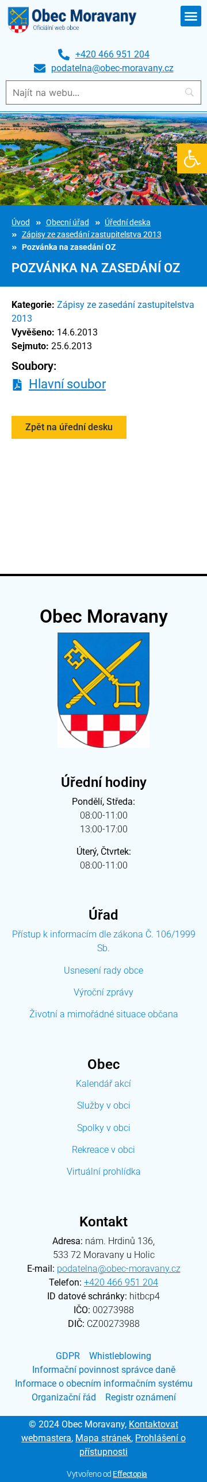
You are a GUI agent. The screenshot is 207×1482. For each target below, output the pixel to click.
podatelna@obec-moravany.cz (119, 1268)
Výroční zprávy (103, 992)
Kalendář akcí (103, 1083)
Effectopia (130, 1474)
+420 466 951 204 (121, 1282)
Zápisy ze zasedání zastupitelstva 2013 (92, 235)
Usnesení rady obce (103, 970)
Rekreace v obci (103, 1149)
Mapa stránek (103, 1438)
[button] (192, 158)
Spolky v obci (104, 1127)
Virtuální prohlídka (104, 1171)
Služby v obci (104, 1105)
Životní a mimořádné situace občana (103, 1014)
